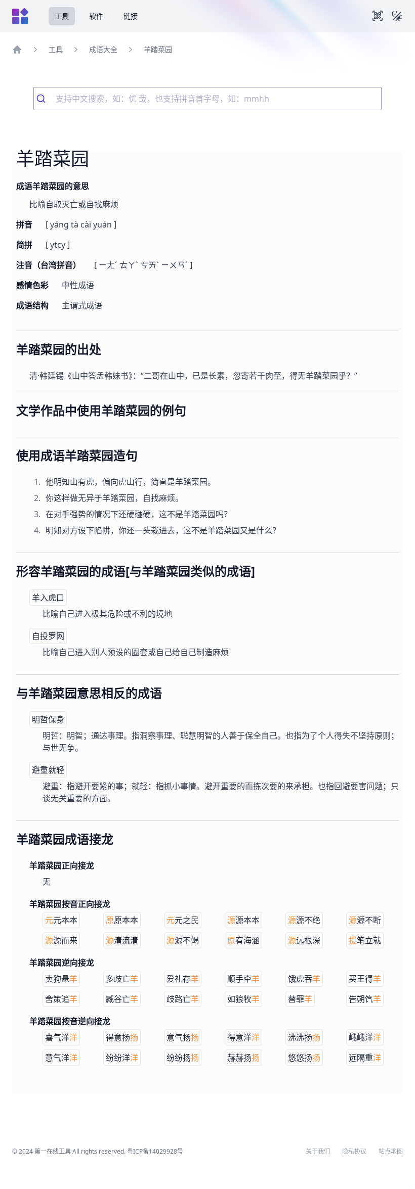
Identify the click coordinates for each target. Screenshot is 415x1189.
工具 (62, 16)
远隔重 (365, 1057)
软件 (96, 16)
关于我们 (318, 1152)
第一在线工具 (52, 1151)
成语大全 (103, 49)
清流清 (122, 940)
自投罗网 (48, 636)
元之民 (183, 920)
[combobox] (207, 98)
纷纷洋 (122, 1057)
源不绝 (304, 920)
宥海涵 (243, 940)
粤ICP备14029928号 (155, 1151)
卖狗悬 (61, 978)
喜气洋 (61, 1037)
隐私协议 (354, 1152)
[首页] (17, 49)
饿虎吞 (304, 978)
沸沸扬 (304, 1037)
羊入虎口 (48, 597)
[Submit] (45, 98)
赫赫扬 (243, 1057)
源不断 (365, 920)
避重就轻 (48, 769)
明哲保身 (48, 719)
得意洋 (243, 1037)
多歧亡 (122, 978)
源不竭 (183, 940)
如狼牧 (243, 998)
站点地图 (391, 1152)
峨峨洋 (365, 1037)
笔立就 (365, 940)
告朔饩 (365, 998)
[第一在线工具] (20, 16)
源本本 (243, 920)
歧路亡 (183, 998)
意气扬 (183, 1037)
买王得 (365, 978)
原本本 (122, 920)
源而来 (61, 940)
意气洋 (61, 1057)
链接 (130, 16)
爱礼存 (183, 978)
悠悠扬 (304, 1057)
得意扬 (122, 1037)
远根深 (304, 940)
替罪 (300, 998)
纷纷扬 (183, 1057)
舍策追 (61, 998)
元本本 (61, 920)
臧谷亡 (122, 998)
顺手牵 (243, 978)
